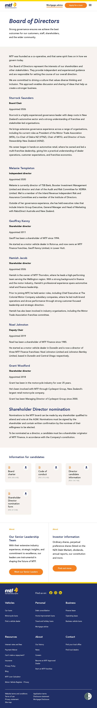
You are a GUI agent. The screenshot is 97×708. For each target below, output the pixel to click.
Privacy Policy (10, 666)
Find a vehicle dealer (12, 621)
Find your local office (73, 644)
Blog (6, 671)
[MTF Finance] (10, 8)
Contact (70, 637)
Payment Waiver (11, 650)
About (39, 637)
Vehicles (9, 603)
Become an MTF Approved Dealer (45, 662)
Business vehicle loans (74, 621)
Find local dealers (72, 650)
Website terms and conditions (16, 694)
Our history (39, 644)
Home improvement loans (45, 616)
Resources (11, 637)
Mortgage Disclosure (41, 699)
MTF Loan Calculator (13, 677)
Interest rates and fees (13, 644)
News (37, 650)
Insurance (8, 661)
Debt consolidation (42, 610)
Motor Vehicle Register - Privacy (17, 682)
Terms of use (10, 696)
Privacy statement (12, 699)
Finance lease (71, 610)
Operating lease (72, 616)
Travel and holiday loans (44, 621)
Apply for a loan (76, 5)
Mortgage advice (54, 5)
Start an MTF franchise (43, 669)
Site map (8, 702)
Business (71, 603)
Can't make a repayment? (15, 655)
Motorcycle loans (11, 616)
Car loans (8, 610)
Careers (38, 655)
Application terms (40, 694)
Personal (40, 603)
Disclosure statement (41, 696)
